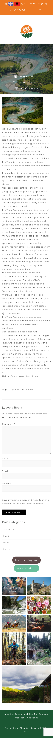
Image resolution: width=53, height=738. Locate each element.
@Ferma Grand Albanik (22, 389)
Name (6, 458)
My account (31, 717)
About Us (9, 714)
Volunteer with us (26, 568)
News (6, 542)
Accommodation (24, 714)
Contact (19, 717)
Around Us (9, 529)
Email (6, 471)
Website (6, 483)
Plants (6, 549)
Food (6, 536)
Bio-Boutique (41, 714)
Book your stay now (26, 560)
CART (40, 9)
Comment (8, 423)
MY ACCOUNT (20, 10)
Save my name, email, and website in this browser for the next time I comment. (25, 501)
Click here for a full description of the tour (20, 376)
